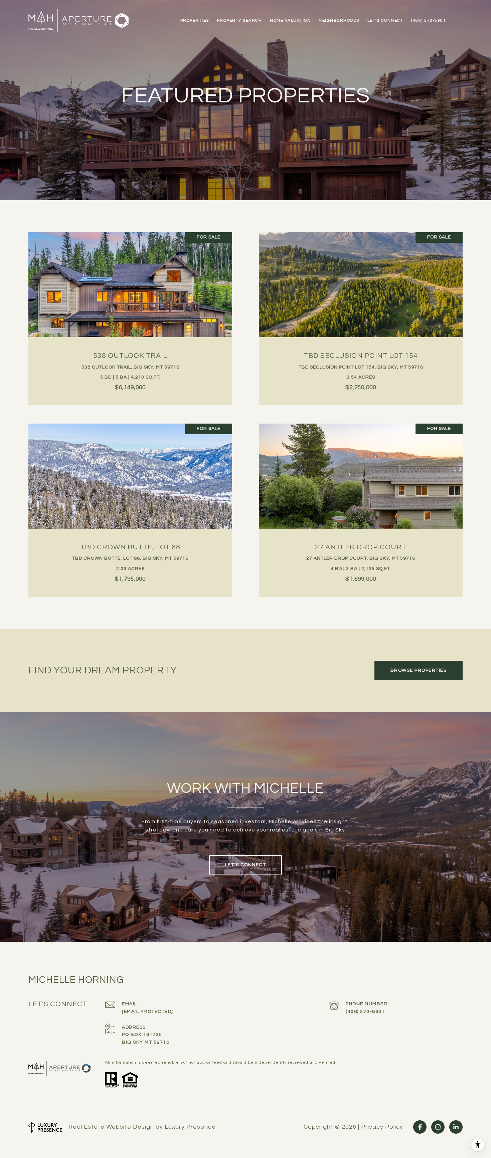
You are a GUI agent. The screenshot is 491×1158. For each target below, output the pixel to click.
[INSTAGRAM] (438, 1127)
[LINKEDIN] (456, 1127)
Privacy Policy (382, 1127)
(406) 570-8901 (365, 1011)
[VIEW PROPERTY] (130, 309)
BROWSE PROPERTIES (418, 670)
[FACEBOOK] (420, 1127)
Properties (194, 21)
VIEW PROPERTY (130, 315)
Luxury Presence (190, 1127)
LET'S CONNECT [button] (245, 864)
